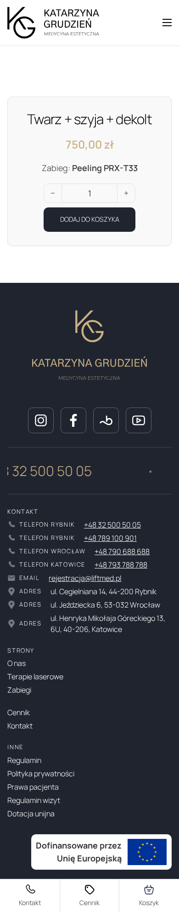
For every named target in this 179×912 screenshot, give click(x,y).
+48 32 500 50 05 (112, 525)
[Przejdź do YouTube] (138, 420)
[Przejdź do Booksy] (106, 420)
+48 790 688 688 (122, 551)
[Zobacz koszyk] (149, 895)
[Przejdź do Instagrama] (40, 420)
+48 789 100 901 (110, 538)
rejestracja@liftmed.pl (85, 578)
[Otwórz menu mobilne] (167, 22)
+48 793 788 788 (121, 565)
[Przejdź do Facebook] (73, 420)
